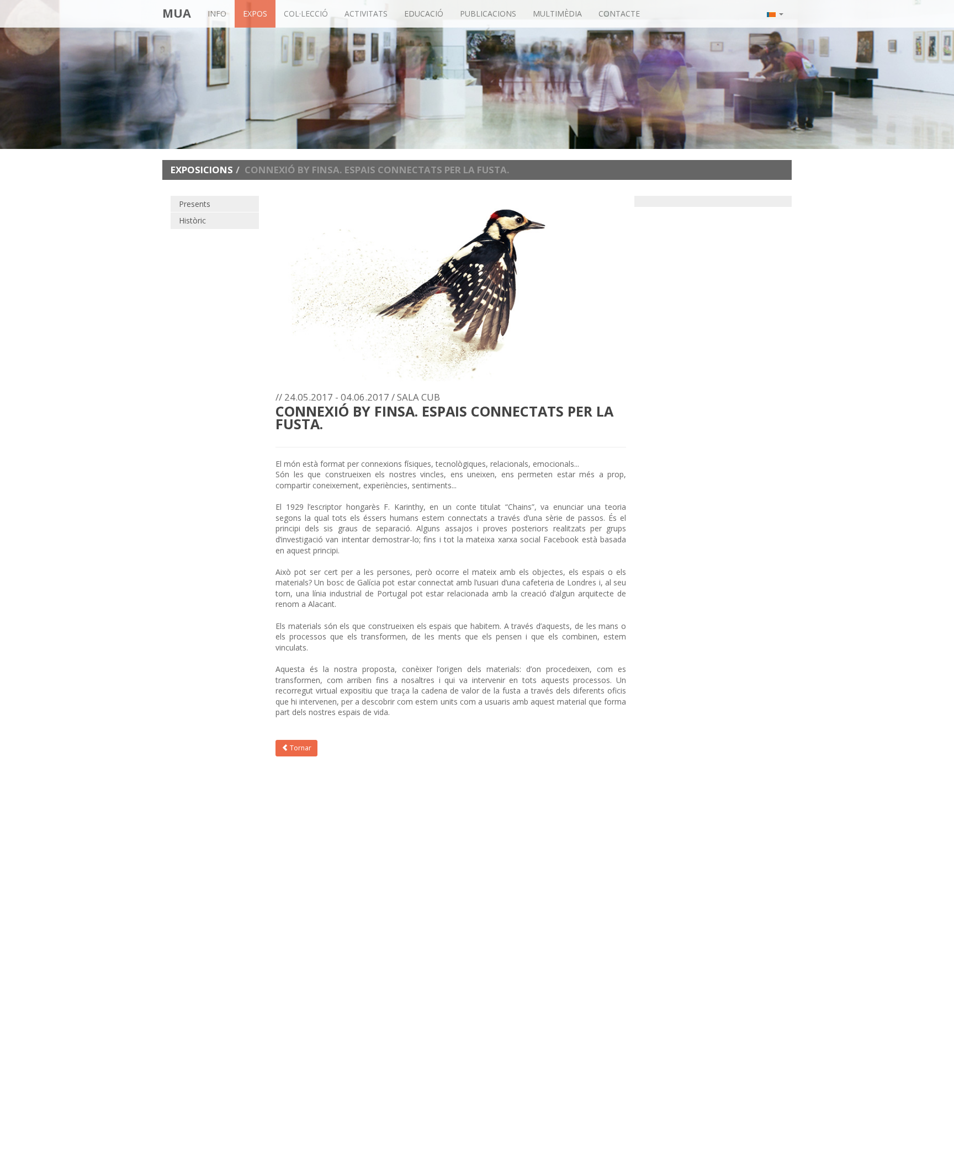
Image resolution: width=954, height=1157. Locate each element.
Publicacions (488, 13)
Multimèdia (557, 13)
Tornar (299, 748)
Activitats (366, 13)
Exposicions (202, 169)
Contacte (619, 13)
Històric (192, 220)
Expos (255, 13)
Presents (194, 204)
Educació (423, 13)
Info (217, 13)
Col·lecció (306, 13)
